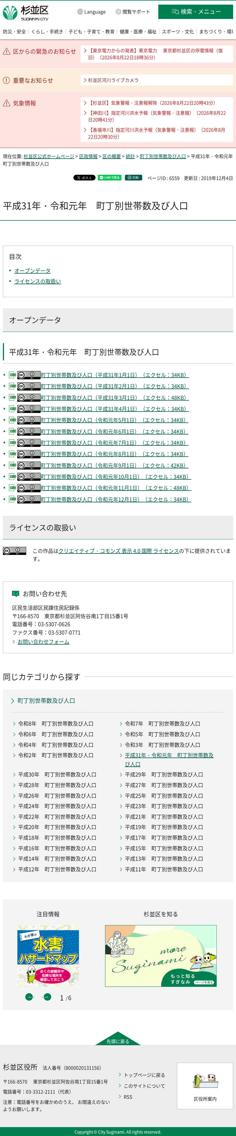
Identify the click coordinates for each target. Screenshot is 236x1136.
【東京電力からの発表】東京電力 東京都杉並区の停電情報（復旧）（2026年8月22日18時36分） (155, 54)
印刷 (135, 177)
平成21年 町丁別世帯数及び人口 (164, 816)
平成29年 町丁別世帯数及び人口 (164, 774)
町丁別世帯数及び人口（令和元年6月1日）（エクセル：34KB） (115, 431)
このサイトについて (144, 1085)
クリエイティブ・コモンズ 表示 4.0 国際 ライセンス (118, 551)
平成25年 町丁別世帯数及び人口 (164, 795)
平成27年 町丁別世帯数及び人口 (164, 785)
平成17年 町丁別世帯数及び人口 (164, 837)
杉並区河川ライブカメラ (113, 79)
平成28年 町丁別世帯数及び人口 (57, 785)
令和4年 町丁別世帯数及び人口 (56, 745)
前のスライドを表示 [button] (29, 997)
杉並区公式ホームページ (49, 156)
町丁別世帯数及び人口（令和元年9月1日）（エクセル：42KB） (115, 465)
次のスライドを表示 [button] (47, 997)
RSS (128, 1096)
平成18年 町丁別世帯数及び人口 (57, 837)
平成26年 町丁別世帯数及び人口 (57, 795)
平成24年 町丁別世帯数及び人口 (57, 806)
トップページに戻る (144, 1074)
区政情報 (88, 156)
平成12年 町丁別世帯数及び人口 (57, 869)
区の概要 (111, 156)
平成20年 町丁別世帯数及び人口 (57, 827)
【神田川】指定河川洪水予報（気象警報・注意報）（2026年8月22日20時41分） (157, 116)
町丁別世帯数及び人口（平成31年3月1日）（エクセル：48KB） (115, 397)
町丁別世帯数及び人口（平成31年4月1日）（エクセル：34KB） (115, 409)
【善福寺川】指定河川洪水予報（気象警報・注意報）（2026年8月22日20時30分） (156, 133)
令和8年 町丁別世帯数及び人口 (56, 723)
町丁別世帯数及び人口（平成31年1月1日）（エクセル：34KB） (115, 375)
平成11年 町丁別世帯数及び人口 (164, 869)
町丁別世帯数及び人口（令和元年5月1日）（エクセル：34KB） (115, 420)
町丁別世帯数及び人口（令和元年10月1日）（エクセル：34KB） (116, 476)
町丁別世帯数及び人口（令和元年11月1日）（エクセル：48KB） (116, 488)
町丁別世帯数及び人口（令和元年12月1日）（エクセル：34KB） (116, 499)
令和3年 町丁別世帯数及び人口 (162, 745)
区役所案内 (205, 1098)
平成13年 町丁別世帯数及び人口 (164, 858)
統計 (130, 156)
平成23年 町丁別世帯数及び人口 (164, 806)
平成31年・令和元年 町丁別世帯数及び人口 (169, 759)
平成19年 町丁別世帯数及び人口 (164, 827)
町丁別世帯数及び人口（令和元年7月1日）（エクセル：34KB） (115, 443)
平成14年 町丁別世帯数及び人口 (57, 858)
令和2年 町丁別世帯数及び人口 (56, 755)
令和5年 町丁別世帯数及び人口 (162, 734)
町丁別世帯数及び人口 (163, 156)
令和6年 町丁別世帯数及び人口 (56, 734)
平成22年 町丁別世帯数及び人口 (57, 816)
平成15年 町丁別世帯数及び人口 (164, 848)
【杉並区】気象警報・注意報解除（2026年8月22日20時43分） (153, 102)
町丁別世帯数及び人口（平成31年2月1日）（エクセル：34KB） (115, 386)
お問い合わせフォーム (43, 641)
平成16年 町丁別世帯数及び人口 (57, 848)
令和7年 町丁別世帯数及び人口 (162, 723)
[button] (92, 11)
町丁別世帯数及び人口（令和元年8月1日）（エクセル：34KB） (115, 454)
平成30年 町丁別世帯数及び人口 (57, 774)
